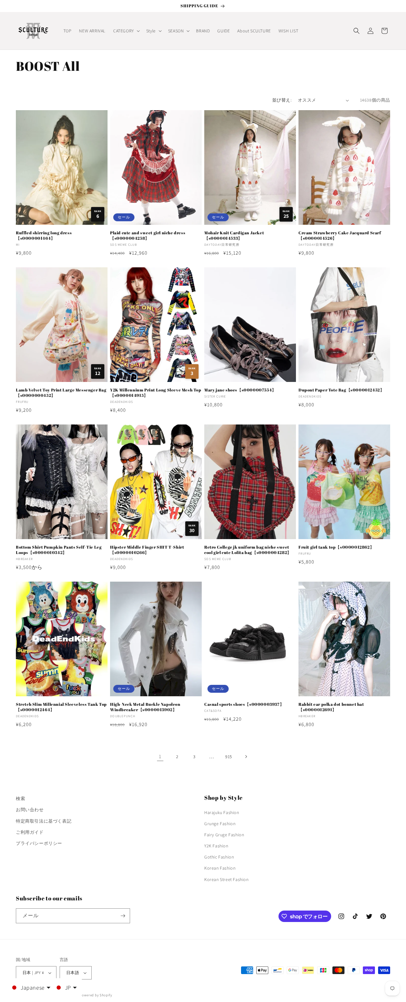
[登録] (123, 915)
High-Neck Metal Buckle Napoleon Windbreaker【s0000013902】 (145, 707)
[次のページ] (246, 757)
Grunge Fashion (219, 823)
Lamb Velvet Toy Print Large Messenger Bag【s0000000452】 (61, 392)
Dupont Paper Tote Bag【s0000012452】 (341, 390)
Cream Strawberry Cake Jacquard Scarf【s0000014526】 (339, 235)
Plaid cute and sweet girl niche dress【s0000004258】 (147, 235)
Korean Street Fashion (226, 879)
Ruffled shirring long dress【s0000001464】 (44, 235)
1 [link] (160, 756)
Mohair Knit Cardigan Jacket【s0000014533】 (234, 235)
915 (228, 756)
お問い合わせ (30, 809)
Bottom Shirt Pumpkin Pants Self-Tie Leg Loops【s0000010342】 (59, 549)
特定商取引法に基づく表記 (43, 821)
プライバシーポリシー (39, 843)
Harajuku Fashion (221, 812)
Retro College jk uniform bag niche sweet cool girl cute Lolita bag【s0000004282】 (247, 549)
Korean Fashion (219, 868)
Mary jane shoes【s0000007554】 (240, 390)
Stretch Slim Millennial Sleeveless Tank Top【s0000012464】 (61, 707)
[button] (125, 30)
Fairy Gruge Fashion (224, 835)
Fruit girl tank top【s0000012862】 (336, 547)
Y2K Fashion (216, 846)
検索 (20, 798)
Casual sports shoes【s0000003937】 (244, 704)
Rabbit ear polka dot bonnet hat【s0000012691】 (331, 707)
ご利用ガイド (30, 832)
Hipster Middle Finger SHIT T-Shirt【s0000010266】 (147, 549)
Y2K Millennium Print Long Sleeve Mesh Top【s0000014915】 (155, 392)
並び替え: (281, 100)
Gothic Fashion (219, 857)
